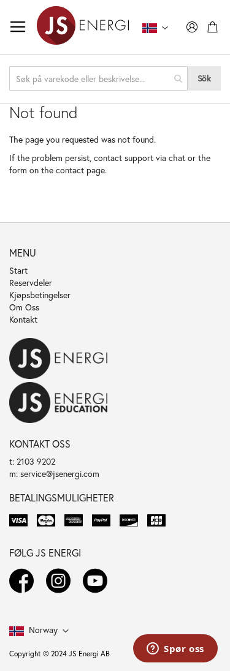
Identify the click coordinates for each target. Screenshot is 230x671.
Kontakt (23, 319)
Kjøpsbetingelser (40, 295)
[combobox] (98, 78)
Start (18, 270)
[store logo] (83, 27)
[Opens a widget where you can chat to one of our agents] (175, 649)
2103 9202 (36, 461)
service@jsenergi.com (59, 473)
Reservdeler (30, 282)
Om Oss (24, 307)
